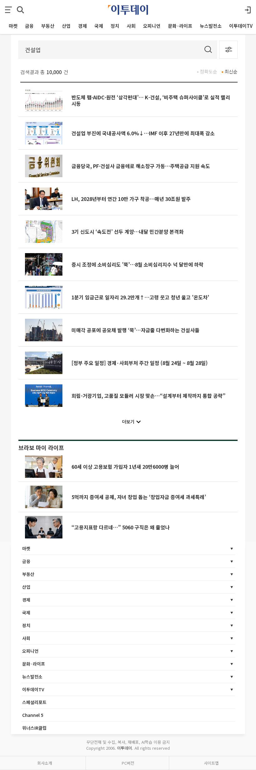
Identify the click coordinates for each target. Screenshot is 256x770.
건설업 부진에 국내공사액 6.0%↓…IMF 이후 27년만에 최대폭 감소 (143, 133)
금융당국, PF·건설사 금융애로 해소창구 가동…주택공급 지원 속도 (140, 166)
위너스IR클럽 (34, 728)
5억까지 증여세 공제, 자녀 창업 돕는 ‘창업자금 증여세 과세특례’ (138, 497)
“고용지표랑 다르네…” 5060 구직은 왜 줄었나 (120, 527)
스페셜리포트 (34, 702)
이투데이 (124, 748)
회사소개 (44, 763)
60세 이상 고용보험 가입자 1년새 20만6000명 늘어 (125, 466)
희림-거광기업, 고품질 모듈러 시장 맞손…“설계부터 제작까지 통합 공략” (148, 395)
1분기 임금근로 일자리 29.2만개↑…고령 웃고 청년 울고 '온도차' (140, 297)
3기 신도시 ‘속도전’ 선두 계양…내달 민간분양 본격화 (127, 231)
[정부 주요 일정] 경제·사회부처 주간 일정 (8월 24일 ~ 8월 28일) (139, 363)
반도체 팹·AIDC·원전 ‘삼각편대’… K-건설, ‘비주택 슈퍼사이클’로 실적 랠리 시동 (150, 100)
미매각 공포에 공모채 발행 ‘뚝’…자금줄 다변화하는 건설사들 (135, 330)
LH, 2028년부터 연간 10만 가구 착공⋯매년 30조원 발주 (131, 198)
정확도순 (208, 71)
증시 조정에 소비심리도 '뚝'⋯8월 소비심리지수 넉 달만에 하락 (137, 264)
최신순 (231, 71)
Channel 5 (32, 715)
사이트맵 (211, 763)
